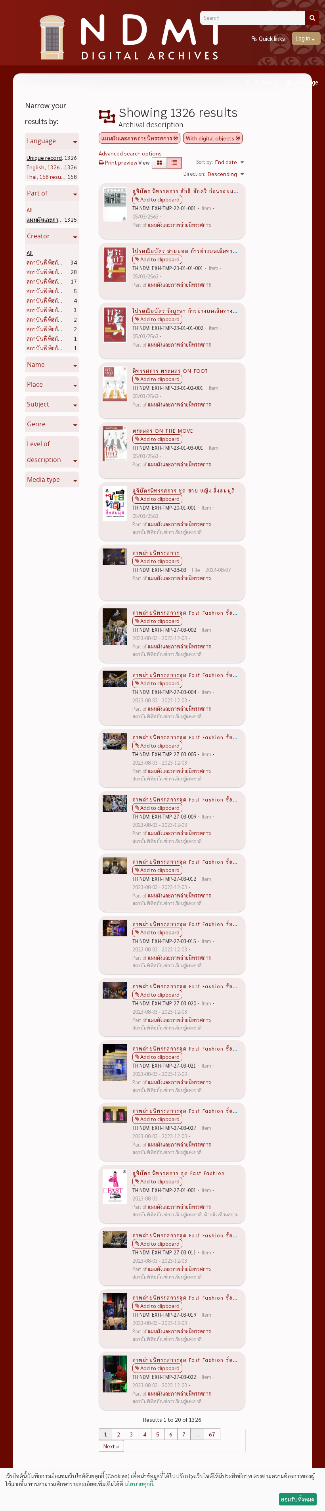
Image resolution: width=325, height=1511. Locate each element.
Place (35, 384)
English (53, 167)
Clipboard (264, 82)
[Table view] (174, 163)
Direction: (194, 173)
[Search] (312, 18)
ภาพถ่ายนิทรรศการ (155, 552)
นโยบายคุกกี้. (139, 1483)
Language (305, 82)
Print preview (120, 162)
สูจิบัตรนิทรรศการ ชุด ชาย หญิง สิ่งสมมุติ (183, 490)
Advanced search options (130, 153)
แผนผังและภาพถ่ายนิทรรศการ (179, 225)
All (30, 209)
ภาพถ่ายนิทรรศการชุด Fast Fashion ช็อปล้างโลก (194, 612)
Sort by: (204, 161)
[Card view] (159, 163)
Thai (47, 176)
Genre (36, 424)
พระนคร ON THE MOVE (162, 430)
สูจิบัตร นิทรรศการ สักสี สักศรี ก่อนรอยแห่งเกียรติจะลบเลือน (208, 191)
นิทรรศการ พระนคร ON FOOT (170, 370)
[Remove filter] (176, 138)
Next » (111, 1446)
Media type (43, 479)
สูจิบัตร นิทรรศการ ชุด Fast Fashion (178, 1173)
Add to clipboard (160, 199)
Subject (38, 404)
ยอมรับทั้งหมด (297, 1499)
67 (212, 1434)
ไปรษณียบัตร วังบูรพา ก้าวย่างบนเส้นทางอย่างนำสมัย (198, 310)
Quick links (272, 39)
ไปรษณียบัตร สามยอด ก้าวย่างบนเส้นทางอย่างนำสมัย (199, 251)
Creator (38, 236)
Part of (37, 193)
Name (36, 364)
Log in (304, 38)
